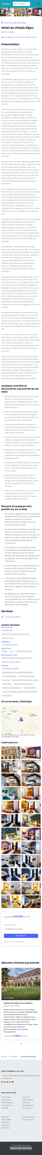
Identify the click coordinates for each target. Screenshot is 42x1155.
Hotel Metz (26, 1103)
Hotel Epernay (6, 1105)
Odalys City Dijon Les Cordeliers (18, 1003)
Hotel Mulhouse (28, 1105)
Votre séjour (10, 925)
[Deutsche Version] (12, 1083)
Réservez (21, 936)
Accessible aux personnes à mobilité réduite (20, 37)
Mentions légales (21, 1148)
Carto (17, 735)
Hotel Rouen (5, 1128)
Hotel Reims (5, 1125)
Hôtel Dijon (14, 1057)
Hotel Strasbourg (28, 1117)
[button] (22, 14)
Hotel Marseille (27, 1100)
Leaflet (5, 735)
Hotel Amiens (6, 1097)
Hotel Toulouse (27, 1120)
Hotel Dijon (6, 4)
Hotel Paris (5, 1122)
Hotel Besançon (7, 1103)
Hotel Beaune (6, 1100)
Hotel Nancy (26, 1108)
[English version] (5, 1083)
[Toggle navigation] (38, 3)
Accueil (4, 1057)
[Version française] (2, 1083)
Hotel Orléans (6, 1120)
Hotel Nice (5, 1117)
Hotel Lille (4, 1108)
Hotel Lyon (26, 1097)
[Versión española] (7, 1083)
